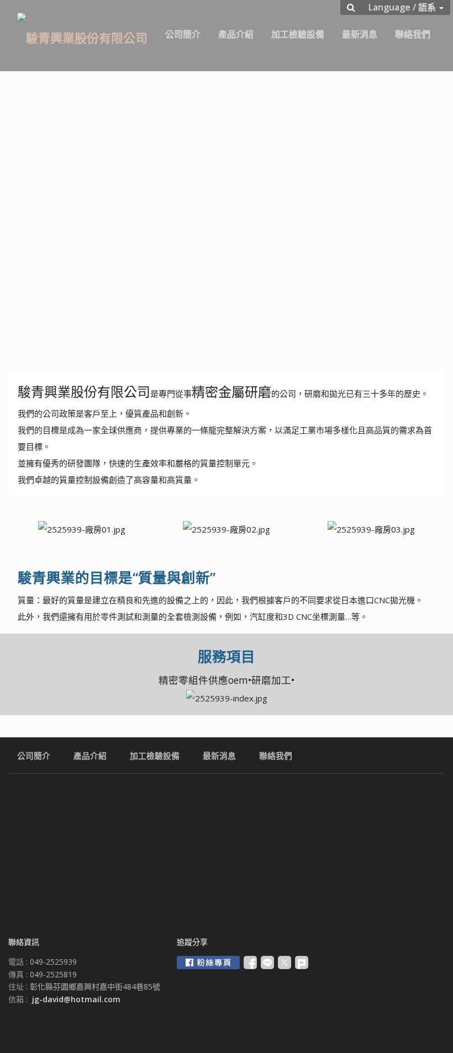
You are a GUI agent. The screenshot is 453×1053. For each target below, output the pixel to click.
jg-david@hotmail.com (76, 999)
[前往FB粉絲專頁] (208, 962)
